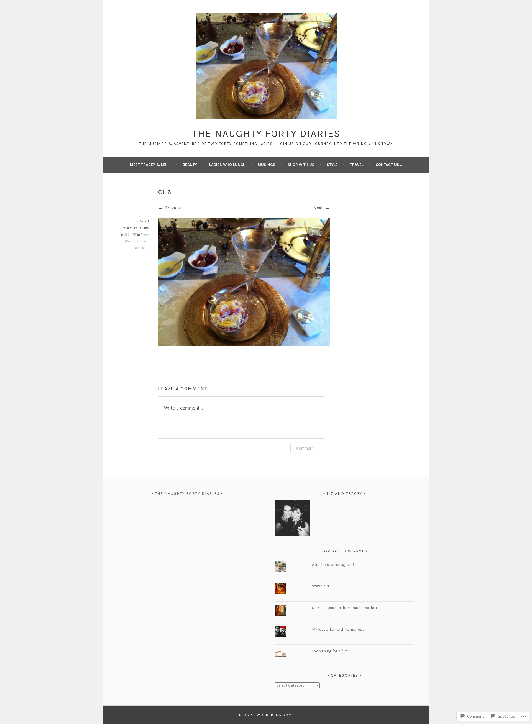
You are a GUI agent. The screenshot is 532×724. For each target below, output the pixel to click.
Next (318, 207)
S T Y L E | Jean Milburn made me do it (344, 607)
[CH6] (244, 344)
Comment (305, 448)
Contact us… (389, 164)
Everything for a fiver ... (332, 651)
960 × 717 (130, 234)
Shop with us (301, 164)
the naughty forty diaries (266, 133)
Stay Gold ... (321, 586)
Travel (357, 164)
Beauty (190, 164)
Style (332, 164)
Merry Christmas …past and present (137, 241)
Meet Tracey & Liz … (150, 164)
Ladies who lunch (227, 164)
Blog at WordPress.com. (266, 715)
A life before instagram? (333, 564)
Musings (266, 164)
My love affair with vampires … (339, 629)
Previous (173, 207)
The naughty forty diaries (187, 493)
